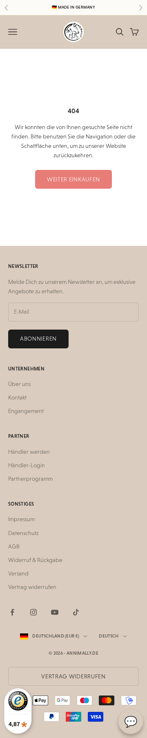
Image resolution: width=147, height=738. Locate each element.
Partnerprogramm (30, 478)
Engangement (26, 411)
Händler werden (29, 451)
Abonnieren (38, 338)
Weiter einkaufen (73, 179)
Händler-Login (26, 465)
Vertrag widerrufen (32, 587)
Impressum (21, 519)
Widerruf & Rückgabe (35, 560)
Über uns (19, 384)
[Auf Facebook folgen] (12, 612)
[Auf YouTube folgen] (55, 612)
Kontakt (17, 397)
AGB (14, 546)
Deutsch (108, 636)
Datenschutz (23, 533)
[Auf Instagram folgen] (33, 612)
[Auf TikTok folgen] (76, 612)
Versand (18, 573)
